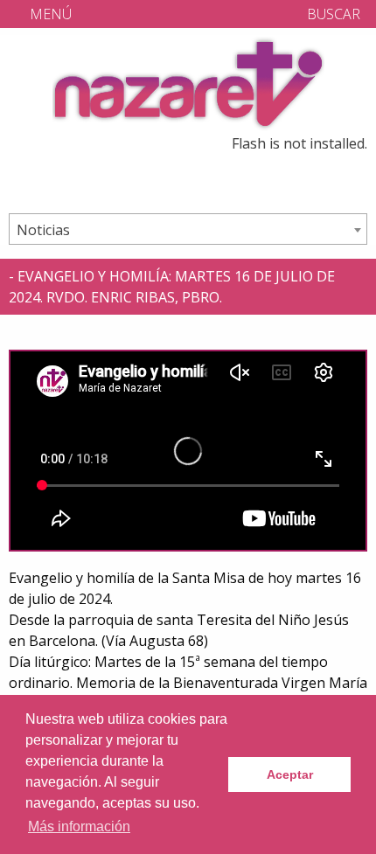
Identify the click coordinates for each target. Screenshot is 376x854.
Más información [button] (79, 826)
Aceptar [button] (290, 774)
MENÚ (49, 14)
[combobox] (188, 229)
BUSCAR (331, 14)
